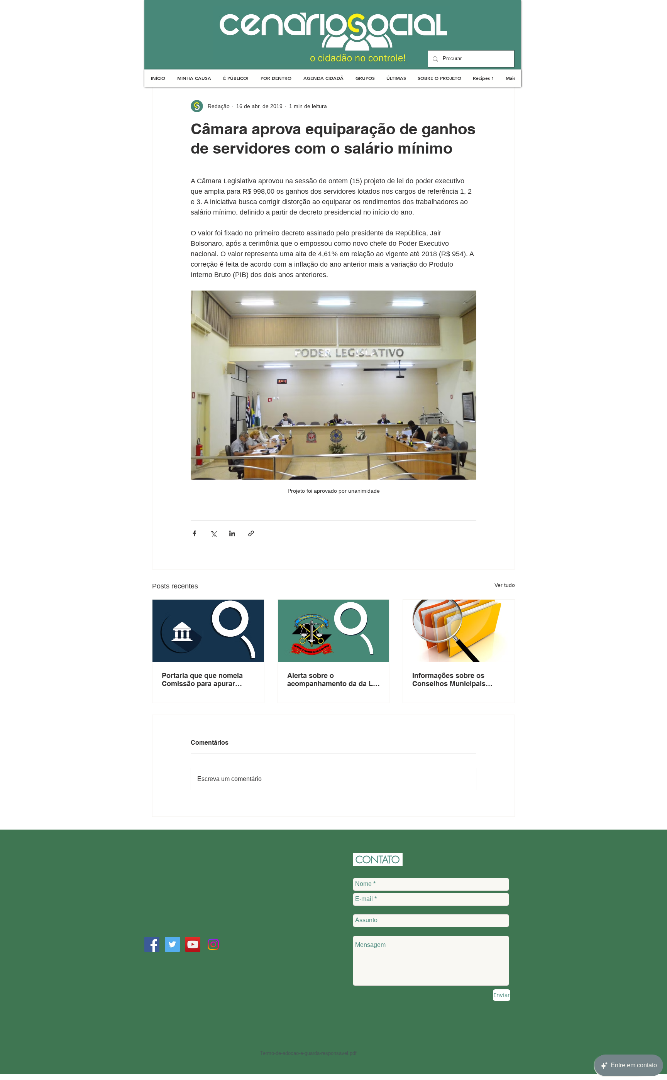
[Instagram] (213, 944)
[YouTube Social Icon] (192, 944)
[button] (194, 78)
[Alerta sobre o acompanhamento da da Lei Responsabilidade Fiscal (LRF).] (333, 631)
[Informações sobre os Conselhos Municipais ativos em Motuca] (459, 631)
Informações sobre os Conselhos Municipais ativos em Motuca (449, 679)
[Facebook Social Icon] (151, 944)
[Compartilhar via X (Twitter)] (213, 533)
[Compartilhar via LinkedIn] (232, 533)
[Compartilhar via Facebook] (194, 533)
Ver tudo (504, 585)
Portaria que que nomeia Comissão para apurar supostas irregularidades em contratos (203, 679)
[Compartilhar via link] (251, 533)
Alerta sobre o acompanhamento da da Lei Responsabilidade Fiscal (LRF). (333, 679)
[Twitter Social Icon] (172, 944)
